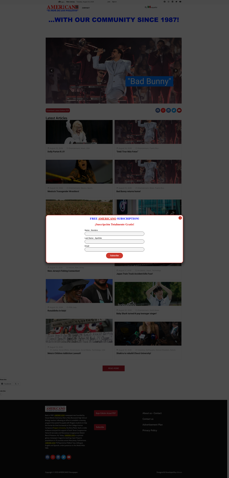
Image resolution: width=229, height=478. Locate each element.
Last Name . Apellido (93, 238)
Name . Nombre (91, 230)
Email (87, 246)
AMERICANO (107, 218)
